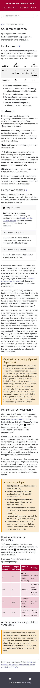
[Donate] (10, 678)
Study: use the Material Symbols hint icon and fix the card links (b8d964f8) (18, 664)
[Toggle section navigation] (37, 15)
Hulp (3, 24)
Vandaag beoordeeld (14, 419)
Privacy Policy (26, 683)
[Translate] (30, 678)
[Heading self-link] (19, 46)
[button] (33, 7)
